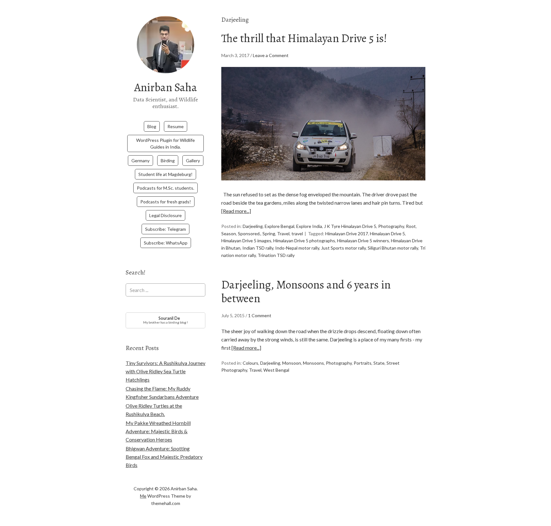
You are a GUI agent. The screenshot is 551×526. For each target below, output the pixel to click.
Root (411, 226)
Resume (175, 126)
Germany (140, 160)
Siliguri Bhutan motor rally (393, 248)
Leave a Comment (271, 55)
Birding (168, 160)
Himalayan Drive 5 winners (363, 240)
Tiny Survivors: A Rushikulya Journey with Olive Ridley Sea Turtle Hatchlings (165, 371)
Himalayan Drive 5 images (246, 240)
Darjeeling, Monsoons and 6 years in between (306, 291)
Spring (268, 233)
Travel (283, 233)
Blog (151, 126)
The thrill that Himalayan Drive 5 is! (304, 38)
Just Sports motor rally (343, 248)
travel (297, 233)
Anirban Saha (165, 87)
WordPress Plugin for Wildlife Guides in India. (165, 143)
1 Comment (259, 315)
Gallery (193, 160)
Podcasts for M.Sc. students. (165, 188)
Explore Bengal (279, 226)
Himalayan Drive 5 (387, 233)
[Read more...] (236, 211)
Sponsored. (249, 233)
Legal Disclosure (165, 215)
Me (143, 496)
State (379, 363)
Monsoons (313, 363)
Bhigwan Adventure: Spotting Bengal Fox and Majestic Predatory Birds (164, 456)
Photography (391, 226)
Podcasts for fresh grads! (165, 201)
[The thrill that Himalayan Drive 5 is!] (323, 186)
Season (228, 233)
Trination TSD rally (276, 255)
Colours (250, 363)
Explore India (309, 226)
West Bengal (276, 370)
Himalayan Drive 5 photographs (304, 240)
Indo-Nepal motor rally (297, 248)
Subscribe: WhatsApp (165, 242)
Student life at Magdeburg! (165, 174)
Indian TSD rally (257, 248)
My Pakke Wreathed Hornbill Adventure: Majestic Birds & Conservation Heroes (158, 431)
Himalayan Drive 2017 (346, 233)
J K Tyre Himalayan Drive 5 (350, 226)
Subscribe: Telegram (165, 229)
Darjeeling (253, 226)
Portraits (362, 363)
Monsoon (291, 363)
